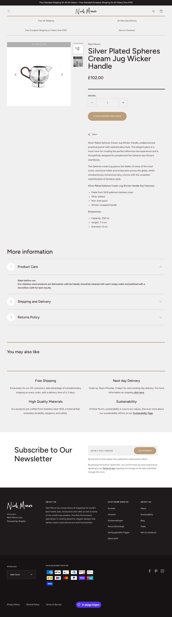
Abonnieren (145, 450)
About (143, 508)
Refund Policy (32, 604)
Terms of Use (109, 468)
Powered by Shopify (16, 521)
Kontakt (111, 508)
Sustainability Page (143, 413)
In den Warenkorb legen (107, 116)
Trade (143, 526)
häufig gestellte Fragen (119, 532)
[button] (8, 11)
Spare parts (113, 538)
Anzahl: (92, 95)
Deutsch (15, 574)
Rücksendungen (115, 520)
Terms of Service (53, 604)
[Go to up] (167, 612)
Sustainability (147, 514)
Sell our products (148, 532)
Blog (143, 520)
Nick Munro (12, 517)
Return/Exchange (116, 526)
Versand (111, 514)
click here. (139, 392)
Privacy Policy (13, 604)
